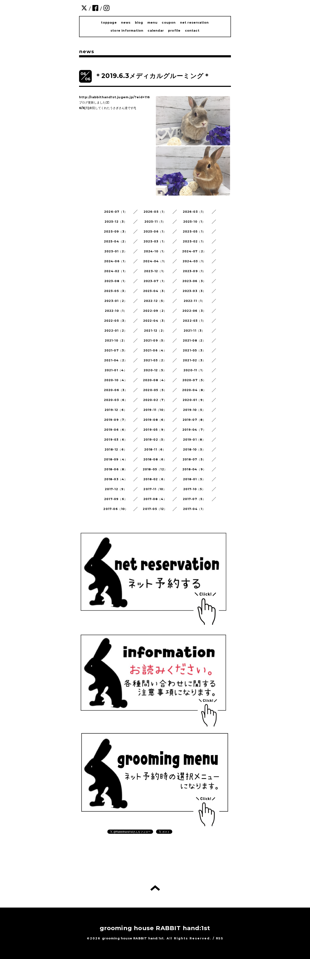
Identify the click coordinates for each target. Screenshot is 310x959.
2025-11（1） (155, 221)
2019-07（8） (194, 420)
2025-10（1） (194, 221)
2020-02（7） (155, 400)
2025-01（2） (115, 251)
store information (127, 30)
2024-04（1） (155, 261)
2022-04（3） (155, 321)
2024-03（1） (194, 261)
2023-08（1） (115, 281)
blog (139, 22)
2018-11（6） (155, 449)
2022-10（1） (116, 311)
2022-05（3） (116, 321)
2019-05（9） (155, 430)
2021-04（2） (115, 360)
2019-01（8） (194, 439)
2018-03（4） (116, 479)
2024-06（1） (116, 261)
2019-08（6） (155, 420)
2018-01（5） (194, 479)
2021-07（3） (115, 350)
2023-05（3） (116, 291)
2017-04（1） (194, 509)
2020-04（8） (194, 390)
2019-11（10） (155, 410)
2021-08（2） (194, 340)
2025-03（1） (155, 241)
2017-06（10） (115, 509)
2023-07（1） (155, 281)
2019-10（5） (194, 410)
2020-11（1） (194, 370)
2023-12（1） (155, 271)
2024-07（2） (194, 251)
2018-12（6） (116, 449)
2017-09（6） (115, 499)
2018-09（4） (116, 459)
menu (152, 22)
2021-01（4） (116, 370)
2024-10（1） (155, 251)
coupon (169, 22)
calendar (156, 30)
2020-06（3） (116, 390)
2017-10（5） (194, 489)
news (126, 22)
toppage (109, 22)
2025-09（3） (116, 231)
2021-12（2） (155, 330)
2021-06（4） (155, 350)
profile (174, 30)
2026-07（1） (115, 212)
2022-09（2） (155, 311)
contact (192, 30)
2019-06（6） (116, 430)
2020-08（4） (155, 380)
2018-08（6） (155, 459)
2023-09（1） (194, 271)
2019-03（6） (115, 439)
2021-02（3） (194, 360)
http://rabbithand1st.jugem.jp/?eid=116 (114, 97)
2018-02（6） (155, 479)
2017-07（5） (194, 499)
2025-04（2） (116, 241)
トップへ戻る (155, 888)
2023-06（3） (194, 281)
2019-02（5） (155, 439)
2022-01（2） (115, 330)
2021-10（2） (116, 340)
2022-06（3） (194, 311)
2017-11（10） (154, 489)
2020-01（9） (194, 400)
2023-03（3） (194, 291)
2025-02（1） (194, 241)
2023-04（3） (155, 291)
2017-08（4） (155, 499)
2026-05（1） (155, 212)
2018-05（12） (155, 469)
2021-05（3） (194, 350)
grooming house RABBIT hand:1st (155, 928)
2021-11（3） (194, 330)
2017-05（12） (155, 509)
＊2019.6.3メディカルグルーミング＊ (152, 76)
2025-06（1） (155, 231)
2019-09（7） (116, 420)
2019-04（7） (194, 430)
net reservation (194, 22)
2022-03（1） (194, 321)
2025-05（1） (194, 231)
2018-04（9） (194, 469)
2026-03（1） (194, 212)
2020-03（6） (116, 400)
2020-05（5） (155, 390)
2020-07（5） (194, 380)
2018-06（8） (116, 469)
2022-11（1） (194, 301)
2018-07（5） (194, 459)
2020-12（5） (155, 370)
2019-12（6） (116, 410)
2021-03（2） (155, 360)
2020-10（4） (116, 380)
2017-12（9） (116, 489)
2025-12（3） (116, 221)
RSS (219, 938)
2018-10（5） (194, 449)
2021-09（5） (155, 340)
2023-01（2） (115, 301)
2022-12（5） (155, 301)
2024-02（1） (115, 271)
